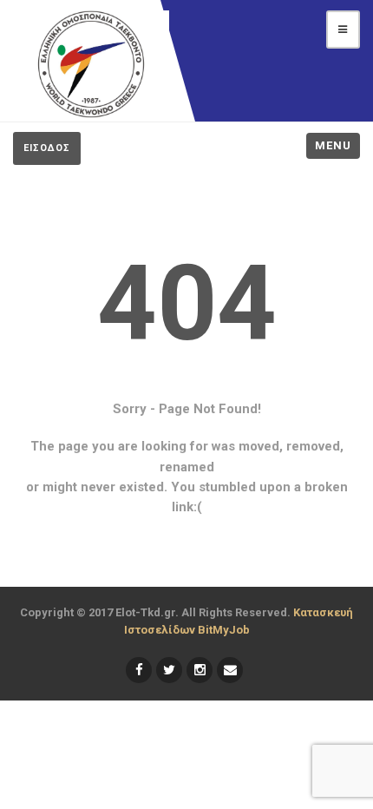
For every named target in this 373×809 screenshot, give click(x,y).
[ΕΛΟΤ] (91, 64)
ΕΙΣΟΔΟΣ (46, 148)
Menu (333, 145)
